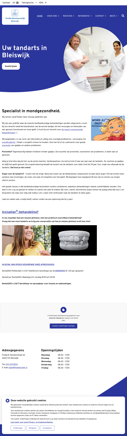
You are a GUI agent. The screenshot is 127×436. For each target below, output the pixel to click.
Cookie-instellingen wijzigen (63, 326)
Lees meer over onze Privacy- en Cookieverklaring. (32, 422)
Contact (99, 16)
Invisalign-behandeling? (20, 212)
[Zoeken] (123, 16)
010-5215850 (12, 364)
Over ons (52, 16)
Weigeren (32, 428)
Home (40, 16)
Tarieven (67, 16)
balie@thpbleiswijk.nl (18, 367)
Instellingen (18, 428)
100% (41, 2)
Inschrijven (11, 66)
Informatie (84, 16)
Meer (112, 16)
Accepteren (47, 428)
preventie (6, 145)
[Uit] (18, 3)
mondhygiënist (9, 142)
